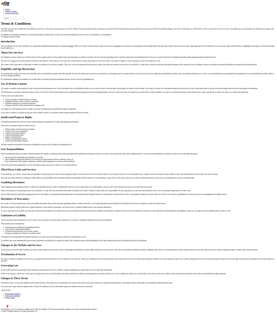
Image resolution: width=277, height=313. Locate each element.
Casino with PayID (11, 13)
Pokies (7, 9)
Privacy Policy (10, 298)
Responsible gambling (12, 294)
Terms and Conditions (12, 296)
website (70, 46)
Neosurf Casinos (11, 11)
